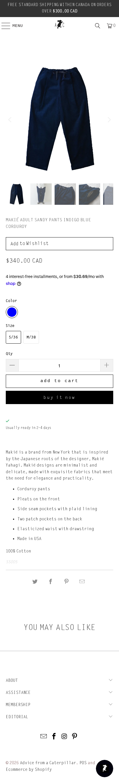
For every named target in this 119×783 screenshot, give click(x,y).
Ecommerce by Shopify (29, 769)
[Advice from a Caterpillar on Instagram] (64, 737)
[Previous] (10, 120)
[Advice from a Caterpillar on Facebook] (54, 737)
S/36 (13, 337)
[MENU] (3, 26)
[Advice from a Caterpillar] (59, 24)
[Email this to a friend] (82, 582)
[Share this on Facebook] (50, 582)
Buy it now (59, 397)
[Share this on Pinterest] (66, 582)
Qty (9, 353)
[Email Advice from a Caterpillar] (44, 737)
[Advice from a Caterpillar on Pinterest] (74, 737)
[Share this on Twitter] (35, 582)
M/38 (31, 337)
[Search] (97, 26)
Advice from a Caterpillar (48, 762)
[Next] (109, 120)
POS (83, 762)
